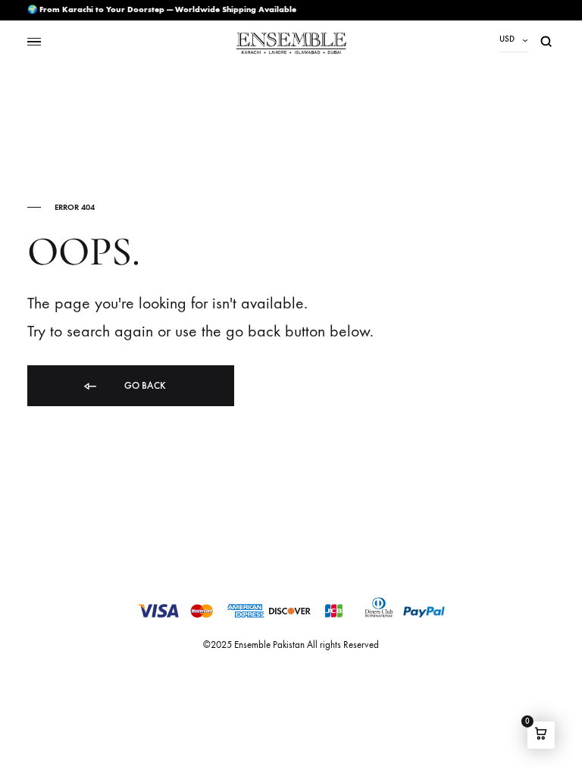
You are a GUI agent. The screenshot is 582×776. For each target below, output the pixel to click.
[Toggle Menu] (34, 42)
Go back (144, 385)
